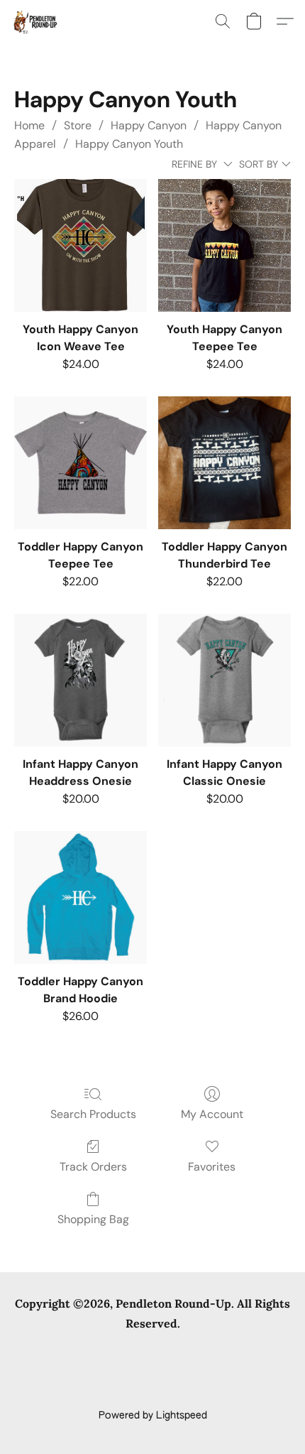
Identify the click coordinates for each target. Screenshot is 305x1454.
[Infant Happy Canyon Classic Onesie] (224, 680)
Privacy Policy (206, 1350)
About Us (253, 1371)
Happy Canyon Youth (129, 143)
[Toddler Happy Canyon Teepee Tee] (80, 462)
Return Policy (187, 1371)
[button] (35, 21)
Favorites (211, 1166)
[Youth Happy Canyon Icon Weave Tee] (80, 245)
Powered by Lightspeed (153, 1416)
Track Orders (93, 1166)
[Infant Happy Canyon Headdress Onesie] (80, 680)
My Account (212, 1114)
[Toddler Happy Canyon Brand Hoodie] (80, 897)
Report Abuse (152, 1391)
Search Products (93, 1114)
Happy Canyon (149, 125)
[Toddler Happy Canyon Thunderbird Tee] (224, 462)
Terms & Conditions (114, 1350)
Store (78, 125)
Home (29, 125)
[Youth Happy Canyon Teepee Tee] (224, 245)
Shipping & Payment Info (86, 1371)
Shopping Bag (93, 1219)
